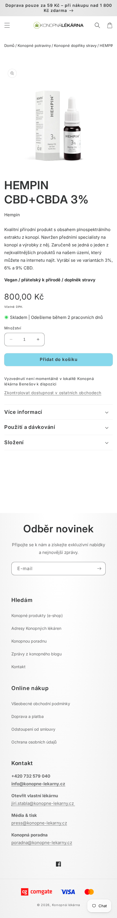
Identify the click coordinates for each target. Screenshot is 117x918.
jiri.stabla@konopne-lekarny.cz (43, 803)
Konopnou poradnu (29, 641)
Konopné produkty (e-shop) (37, 615)
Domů (9, 45)
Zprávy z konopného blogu (36, 653)
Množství (12, 328)
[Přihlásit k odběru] (99, 568)
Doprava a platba (27, 716)
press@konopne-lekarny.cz (39, 823)
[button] (7, 25)
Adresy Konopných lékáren (36, 628)
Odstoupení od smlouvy (33, 729)
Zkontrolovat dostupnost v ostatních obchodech (52, 392)
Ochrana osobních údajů (34, 742)
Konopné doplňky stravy (75, 45)
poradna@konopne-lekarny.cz (41, 842)
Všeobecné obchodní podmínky (40, 703)
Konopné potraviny (34, 45)
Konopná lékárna (66, 905)
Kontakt (18, 666)
